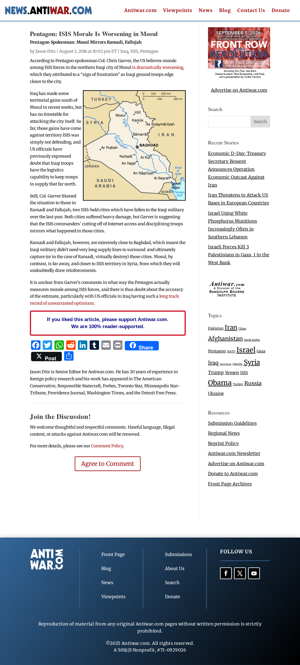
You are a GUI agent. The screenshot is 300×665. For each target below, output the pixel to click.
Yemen (232, 372)
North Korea (225, 364)
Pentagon (149, 51)
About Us (174, 568)
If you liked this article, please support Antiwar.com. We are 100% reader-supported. (107, 322)
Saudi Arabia (252, 339)
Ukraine (216, 393)
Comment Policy (107, 446)
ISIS (134, 51)
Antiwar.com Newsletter (234, 453)
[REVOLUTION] (239, 77)
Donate (281, 10)
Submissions (178, 554)
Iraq (124, 51)
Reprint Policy (223, 443)
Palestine (238, 363)
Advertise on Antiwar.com (239, 90)
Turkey (238, 384)
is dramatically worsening (157, 67)
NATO (231, 351)
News (206, 10)
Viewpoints (177, 10)
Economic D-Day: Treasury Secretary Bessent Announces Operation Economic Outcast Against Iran (237, 169)
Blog (225, 10)
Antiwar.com (140, 10)
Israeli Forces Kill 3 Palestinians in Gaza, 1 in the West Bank (238, 254)
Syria (252, 362)
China (242, 328)
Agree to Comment (107, 463)
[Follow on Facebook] (226, 573)
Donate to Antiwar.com (233, 473)
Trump (216, 372)
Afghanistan (225, 338)
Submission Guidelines (232, 423)
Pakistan (216, 328)
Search (172, 582)
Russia (253, 383)
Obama (220, 382)
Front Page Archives (230, 484)
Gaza (261, 351)
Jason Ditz (45, 51)
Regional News (224, 433)
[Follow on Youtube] (254, 573)
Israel (245, 349)
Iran (231, 327)
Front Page (113, 554)
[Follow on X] (240, 573)
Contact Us (251, 10)
